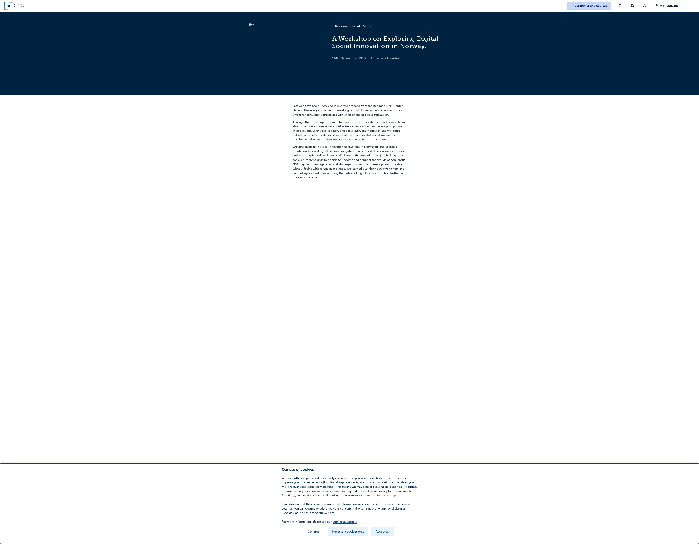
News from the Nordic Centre (353, 26)
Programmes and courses (589, 5)
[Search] (620, 6)
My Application (670, 5)
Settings (313, 531)
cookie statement (345, 521)
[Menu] (691, 6)
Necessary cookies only (348, 531)
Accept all (383, 531)
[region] (349, 503)
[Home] (15, 6)
